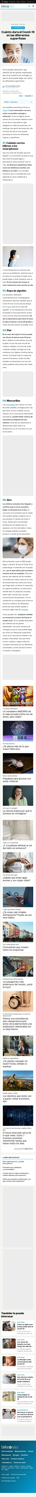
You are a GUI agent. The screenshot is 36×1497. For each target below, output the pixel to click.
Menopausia (6, 1455)
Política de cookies (8, 1478)
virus (31, 156)
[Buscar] (29, 6)
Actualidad (12, 2)
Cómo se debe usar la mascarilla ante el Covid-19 (25, 1326)
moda (11, 1466)
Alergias (16, 1455)
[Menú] (33, 6)
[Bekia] (5, 2)
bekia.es (5, 1466)
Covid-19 (6, 110)
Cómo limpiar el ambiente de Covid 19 (24, 1397)
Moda (18, 2)
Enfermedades (22, 1410)
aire (4, 519)
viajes (6, 1469)
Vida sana (22, 24)
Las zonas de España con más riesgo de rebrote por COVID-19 (24, 1344)
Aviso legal (5, 1474)
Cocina (29, 2)
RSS (17, 1478)
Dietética (24, 1455)
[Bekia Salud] (7, 6)
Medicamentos (20, 1451)
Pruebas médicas (17, 1459)
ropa (9, 307)
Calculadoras (7, 1462)
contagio (24, 610)
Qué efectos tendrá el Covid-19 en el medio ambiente (25, 1379)
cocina (22, 1466)
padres (28, 1466)
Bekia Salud (14, 24)
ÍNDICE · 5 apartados (18, 102)
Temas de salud (19, 1462)
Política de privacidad (18, 1474)
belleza (16, 1466)
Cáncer (31, 1451)
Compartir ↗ (29, 96)
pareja (4, 1468)
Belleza (23, 2)
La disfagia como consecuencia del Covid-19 (24, 1362)
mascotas (10, 1468)
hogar (31, 1468)
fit (2, 1469)
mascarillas (11, 405)
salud (17, 1468)
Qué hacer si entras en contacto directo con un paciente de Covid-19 (25, 1414)
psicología (24, 1468)
